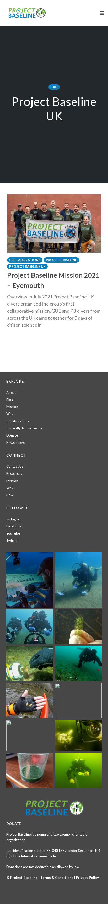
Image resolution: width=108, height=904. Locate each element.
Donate (12, 435)
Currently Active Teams (24, 428)
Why (9, 414)
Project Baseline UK (27, 267)
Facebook (13, 526)
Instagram (14, 519)
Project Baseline (61, 260)
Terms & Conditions (56, 877)
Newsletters (15, 442)
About (11, 392)
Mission (12, 407)
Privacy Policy (87, 877)
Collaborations (24, 260)
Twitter (12, 540)
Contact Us (14, 466)
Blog (9, 399)
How (9, 495)
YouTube (13, 533)
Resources (14, 473)
